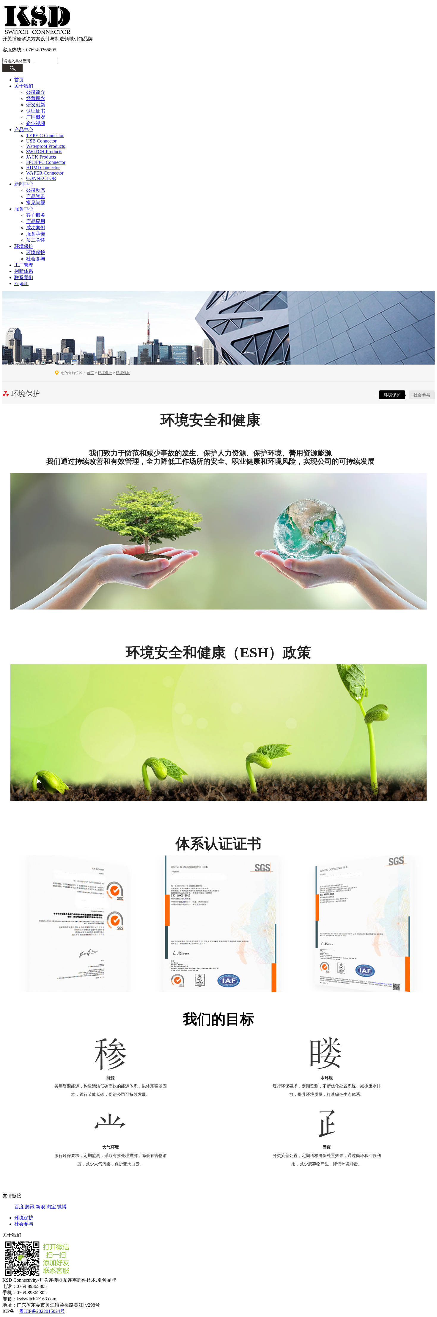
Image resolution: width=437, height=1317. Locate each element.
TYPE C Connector (45, 135)
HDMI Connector (43, 167)
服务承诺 (35, 233)
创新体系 (23, 271)
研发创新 (35, 104)
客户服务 (35, 215)
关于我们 (23, 85)
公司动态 (35, 190)
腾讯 (29, 1206)
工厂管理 (23, 264)
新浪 (40, 1206)
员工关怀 (35, 240)
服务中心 (23, 208)
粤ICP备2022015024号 (42, 1311)
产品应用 (35, 221)
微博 (62, 1206)
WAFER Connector (44, 172)
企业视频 (35, 123)
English (21, 283)
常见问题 (35, 202)
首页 (19, 79)
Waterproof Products (45, 146)
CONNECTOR (41, 178)
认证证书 (35, 110)
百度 (19, 1206)
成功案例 (35, 227)
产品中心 (23, 129)
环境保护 (23, 246)
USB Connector (41, 140)
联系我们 (23, 277)
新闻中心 (23, 183)
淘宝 (51, 1206)
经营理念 (35, 98)
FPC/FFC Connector (45, 162)
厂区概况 (35, 117)
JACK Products (41, 156)
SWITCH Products (44, 151)
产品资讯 (35, 196)
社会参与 (35, 258)
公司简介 (35, 92)
